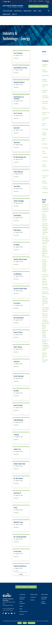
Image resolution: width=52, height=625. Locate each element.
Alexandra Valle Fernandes (20, 259)
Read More (16, 58)
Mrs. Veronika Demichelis (20, 537)
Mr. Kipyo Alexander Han (20, 157)
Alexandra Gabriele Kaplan (20, 288)
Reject (24, 623)
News (39, 11)
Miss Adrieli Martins (19, 318)
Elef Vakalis (16, 245)
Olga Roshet (17, 142)
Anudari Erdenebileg (19, 201)
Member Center (6, 14)
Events (35, 11)
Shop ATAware (40, 1)
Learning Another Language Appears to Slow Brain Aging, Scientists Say (45, 252)
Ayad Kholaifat (17, 215)
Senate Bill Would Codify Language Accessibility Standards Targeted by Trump (45, 229)
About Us (14, 14)
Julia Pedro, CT (17, 493)
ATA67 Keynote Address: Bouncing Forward (44, 218)
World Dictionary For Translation (19, 98)
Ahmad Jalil (16, 128)
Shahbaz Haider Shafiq (19, 464)
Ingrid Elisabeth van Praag (20, 68)
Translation (45, 192)
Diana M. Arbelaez (18, 405)
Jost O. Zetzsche (18, 113)
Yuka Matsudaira (18, 597)
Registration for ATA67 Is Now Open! (45, 315)
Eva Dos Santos (17, 551)
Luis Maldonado (17, 274)
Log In (48, 2)
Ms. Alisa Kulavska (18, 478)
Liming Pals (16, 361)
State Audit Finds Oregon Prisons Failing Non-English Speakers (45, 240)
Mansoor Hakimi (18, 612)
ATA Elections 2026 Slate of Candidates (45, 309)
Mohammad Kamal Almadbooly (18, 581)
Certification (18, 11)
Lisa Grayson (17, 303)
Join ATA (30, 1)
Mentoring (44, 144)
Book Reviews (45, 75)
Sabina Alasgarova (18, 172)
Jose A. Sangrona (18, 53)
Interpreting (45, 129)
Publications (45, 157)
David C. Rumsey (18, 347)
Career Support (27, 11)
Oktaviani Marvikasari (19, 82)
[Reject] (50, 622)
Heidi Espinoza (17, 230)
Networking (45, 147)
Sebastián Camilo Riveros (20, 566)
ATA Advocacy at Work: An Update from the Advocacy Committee (45, 208)
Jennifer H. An (17, 449)
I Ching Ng (16, 435)
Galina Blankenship (18, 420)
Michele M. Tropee (18, 522)
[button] (38, 6)
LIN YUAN (16, 391)
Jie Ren (15, 508)
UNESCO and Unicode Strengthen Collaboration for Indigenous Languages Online (45, 345)
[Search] (48, 11)
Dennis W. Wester (18, 332)
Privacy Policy (31, 623)
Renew (35, 1)
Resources (44, 161)
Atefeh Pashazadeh (18, 376)
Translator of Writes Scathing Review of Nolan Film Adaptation (45, 279)
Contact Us (47, 1)
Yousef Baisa (17, 186)
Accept (19, 623)
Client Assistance (7, 11)
